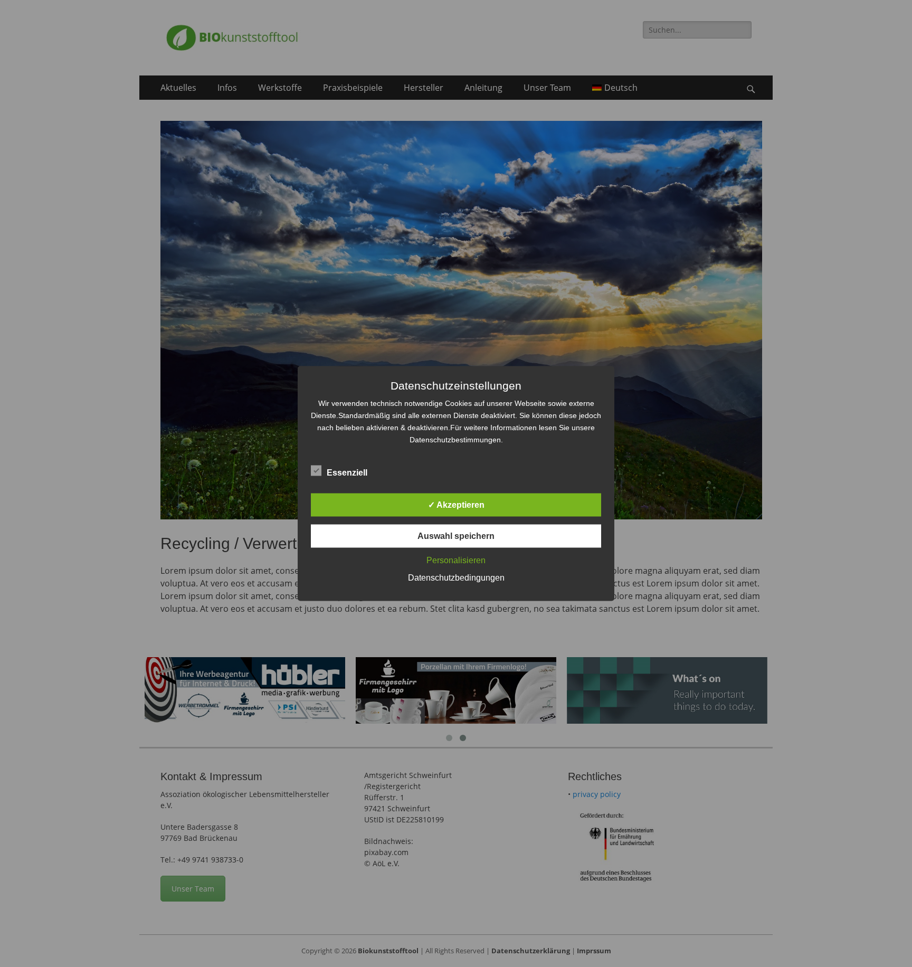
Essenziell (347, 472)
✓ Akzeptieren (456, 504)
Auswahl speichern (456, 536)
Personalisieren (456, 560)
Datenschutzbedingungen (456, 577)
